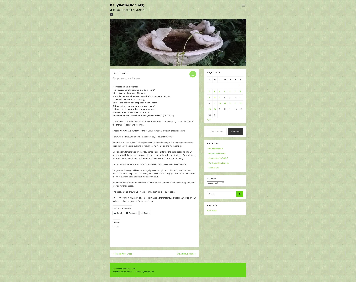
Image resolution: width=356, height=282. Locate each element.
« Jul (209, 119)
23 (210, 109)
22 (241, 103)
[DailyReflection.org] (178, 42)
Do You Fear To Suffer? (218, 158)
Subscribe (235, 131)
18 (220, 103)
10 (215, 97)
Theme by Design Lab (145, 271)
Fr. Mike (137, 78)
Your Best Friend (216, 148)
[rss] (111, 14)
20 (230, 103)
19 (225, 103)
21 (235, 103)
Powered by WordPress (122, 271)
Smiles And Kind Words (219, 163)
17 (214, 103)
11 (219, 97)
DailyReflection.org (127, 5)
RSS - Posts (212, 210)
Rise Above (214, 168)
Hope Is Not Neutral (217, 153)
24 (215, 109)
